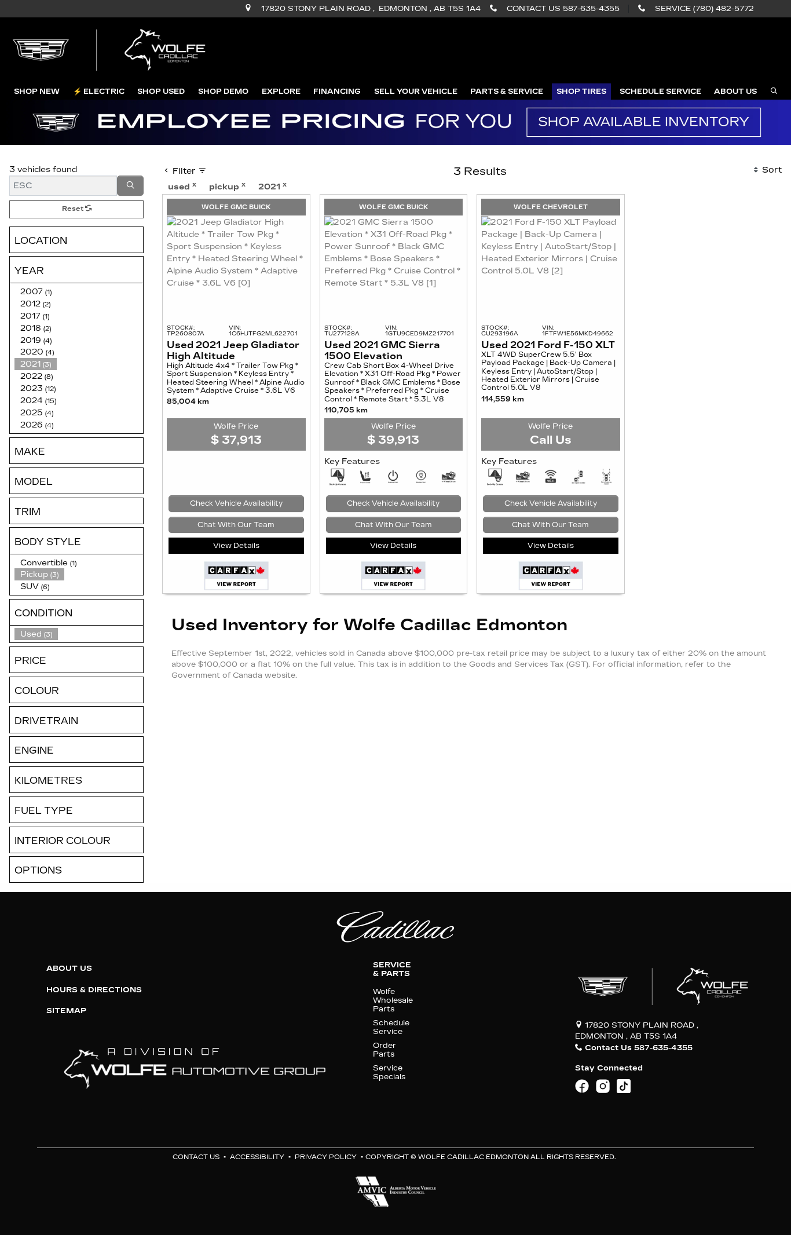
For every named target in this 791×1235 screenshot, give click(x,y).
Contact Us (196, 1157)
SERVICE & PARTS (392, 969)
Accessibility (257, 1157)
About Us (69, 968)
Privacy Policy (326, 1157)
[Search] (130, 186)
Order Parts (384, 1049)
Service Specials (389, 1072)
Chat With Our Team (235, 525)
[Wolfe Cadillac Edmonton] (110, 50)
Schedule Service (391, 1027)
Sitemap (66, 1011)
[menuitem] (78, 634)
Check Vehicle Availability (236, 503)
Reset (73, 209)
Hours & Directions (94, 990)
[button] (36, 91)
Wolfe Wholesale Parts (393, 1000)
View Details (236, 546)
